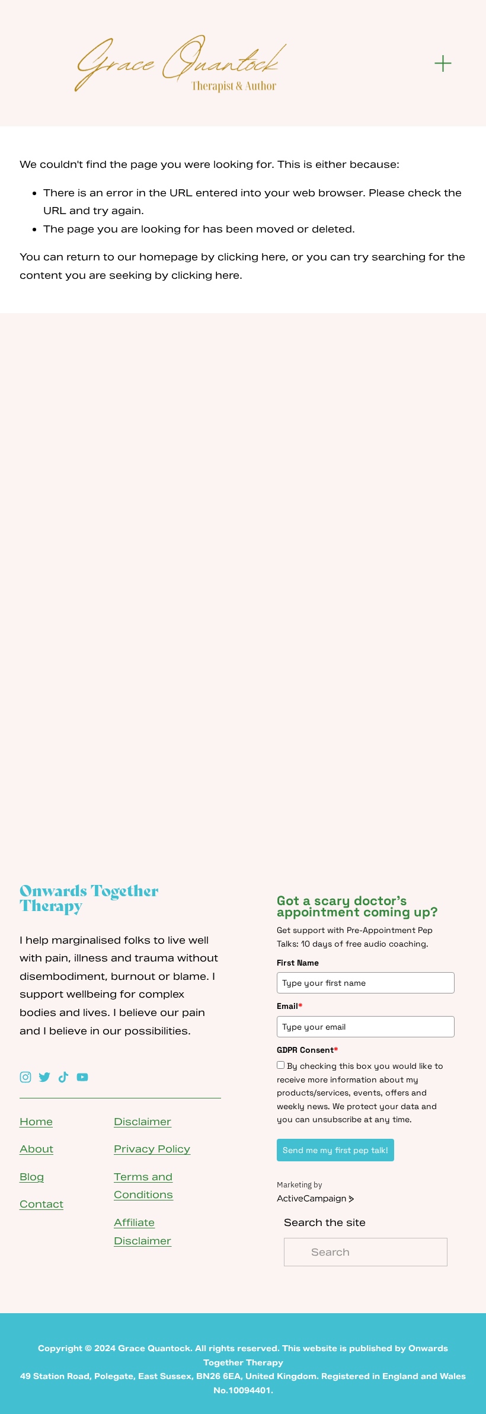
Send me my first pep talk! (335, 1150)
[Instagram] (25, 1077)
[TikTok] (63, 1077)
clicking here (252, 256)
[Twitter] (44, 1077)
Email (290, 1006)
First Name (298, 962)
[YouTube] (82, 1077)
